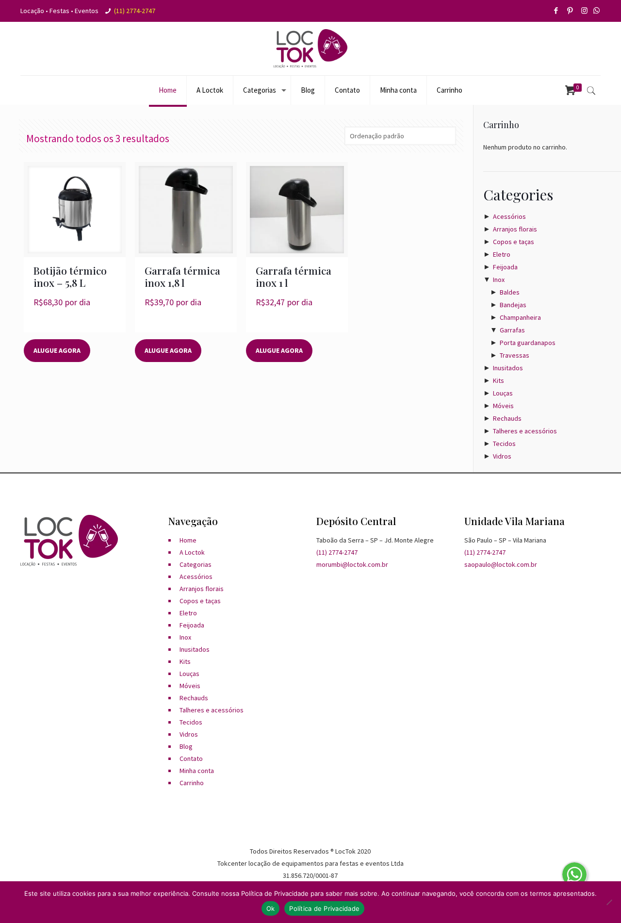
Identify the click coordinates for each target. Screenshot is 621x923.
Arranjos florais (515, 229)
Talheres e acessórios (525, 431)
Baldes (510, 292)
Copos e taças (513, 241)
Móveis (503, 405)
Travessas (514, 355)
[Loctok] (310, 48)
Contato (191, 758)
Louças (503, 393)
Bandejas (513, 304)
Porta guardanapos (528, 342)
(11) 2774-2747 (134, 10)
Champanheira (520, 317)
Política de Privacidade (324, 908)
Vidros (502, 456)
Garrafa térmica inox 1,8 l (182, 276)
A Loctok (192, 552)
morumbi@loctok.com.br (352, 564)
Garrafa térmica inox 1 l (293, 276)
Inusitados (508, 367)
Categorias (196, 564)
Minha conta (197, 770)
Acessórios (509, 216)
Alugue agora (57, 350)
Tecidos (504, 443)
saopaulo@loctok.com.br (500, 564)
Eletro (501, 254)
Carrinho (192, 782)
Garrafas (512, 330)
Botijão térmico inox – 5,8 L (70, 276)
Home (188, 540)
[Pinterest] (570, 10)
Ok (270, 908)
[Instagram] (584, 10)
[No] (609, 902)
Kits (498, 380)
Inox (499, 279)
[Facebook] (556, 10)
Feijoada (505, 267)
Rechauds (507, 418)
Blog (186, 746)
